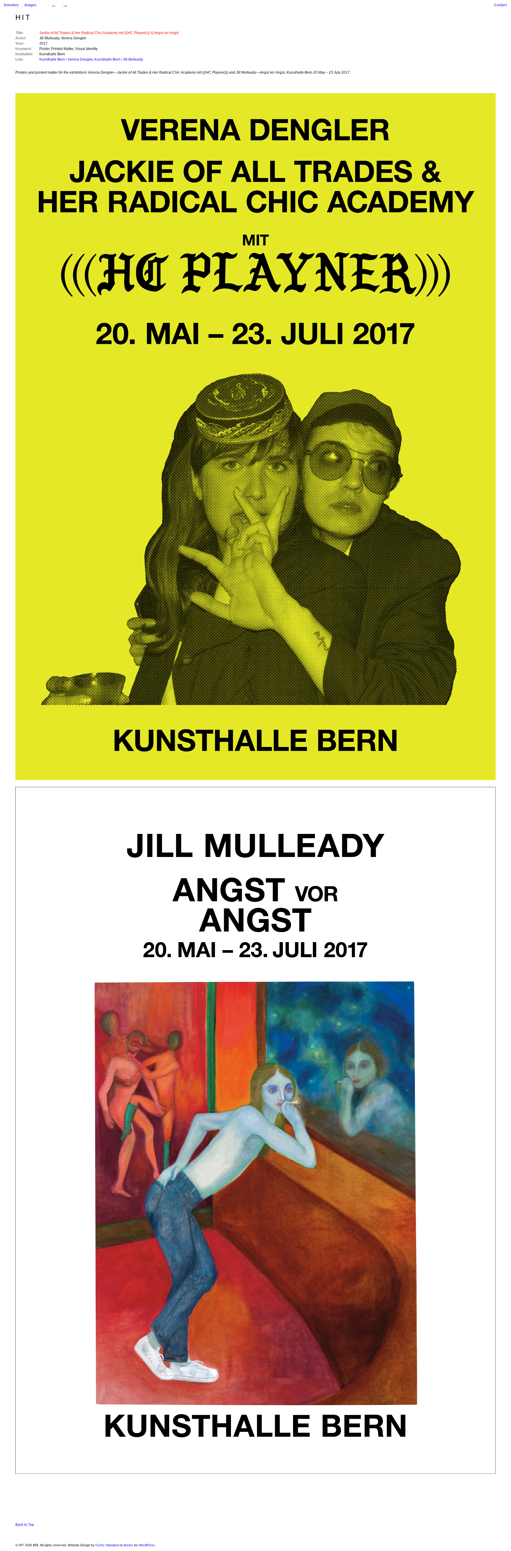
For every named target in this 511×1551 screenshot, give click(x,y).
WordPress (147, 1545)
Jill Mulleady (49, 38)
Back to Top (24, 1525)
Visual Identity (86, 49)
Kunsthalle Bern (52, 54)
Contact (500, 5)
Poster (44, 49)
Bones (128, 1545)
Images (30, 5)
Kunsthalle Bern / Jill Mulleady (119, 59)
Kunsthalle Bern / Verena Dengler (66, 59)
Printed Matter (62, 49)
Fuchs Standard (107, 1545)
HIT (23, 17)
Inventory (11, 5)
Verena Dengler (73, 38)
